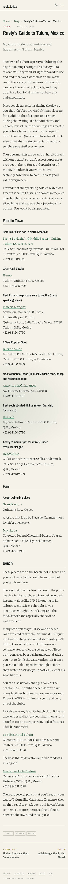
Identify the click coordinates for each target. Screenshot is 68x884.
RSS (51, 874)
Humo (7, 275)
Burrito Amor (12, 349)
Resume (31, 874)
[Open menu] (62, 5)
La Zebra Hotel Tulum (18, 734)
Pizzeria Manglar (14, 306)
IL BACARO (11, 453)
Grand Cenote (12, 504)
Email (42, 874)
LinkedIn (19, 874)
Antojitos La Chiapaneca (19, 385)
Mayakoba (10, 530)
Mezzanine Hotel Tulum (19, 771)
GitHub (6, 874)
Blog (16, 21)
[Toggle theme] (56, 5)
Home (6, 21)
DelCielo (8, 417)
